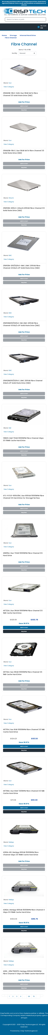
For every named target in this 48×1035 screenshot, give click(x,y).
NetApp (11, 842)
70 (34, 996)
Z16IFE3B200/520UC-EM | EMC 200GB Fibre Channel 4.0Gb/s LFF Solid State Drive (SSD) (21, 324)
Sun (10, 83)
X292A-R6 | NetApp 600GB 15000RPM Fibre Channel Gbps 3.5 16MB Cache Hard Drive (20, 853)
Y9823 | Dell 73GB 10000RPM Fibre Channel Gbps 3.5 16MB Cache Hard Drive (23, 439)
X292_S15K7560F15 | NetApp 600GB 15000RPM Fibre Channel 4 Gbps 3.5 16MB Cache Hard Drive (23, 972)
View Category (9, 87)
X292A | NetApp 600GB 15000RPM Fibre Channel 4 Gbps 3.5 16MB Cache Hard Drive (24, 911)
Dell (10, 428)
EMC (10, 255)
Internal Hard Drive (28, 35)
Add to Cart (24, 106)
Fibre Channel (11, 38)
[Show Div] (12, 26)
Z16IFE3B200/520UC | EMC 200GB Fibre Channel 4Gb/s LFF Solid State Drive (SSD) (22, 381)
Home (4, 35)
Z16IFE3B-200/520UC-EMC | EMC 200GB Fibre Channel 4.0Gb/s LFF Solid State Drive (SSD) (21, 266)
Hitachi (11, 198)
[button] (42, 26)
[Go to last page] (41, 995)
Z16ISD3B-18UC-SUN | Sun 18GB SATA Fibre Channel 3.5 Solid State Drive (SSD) (20, 94)
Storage (13, 35)
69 (29, 996)
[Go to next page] (38, 996)
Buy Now (24, 110)
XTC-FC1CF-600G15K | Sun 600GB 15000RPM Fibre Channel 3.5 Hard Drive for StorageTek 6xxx (23, 496)
